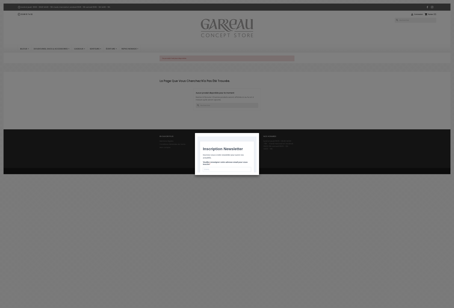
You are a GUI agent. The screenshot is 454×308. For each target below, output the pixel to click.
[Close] (259, 133)
